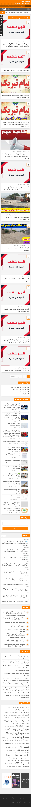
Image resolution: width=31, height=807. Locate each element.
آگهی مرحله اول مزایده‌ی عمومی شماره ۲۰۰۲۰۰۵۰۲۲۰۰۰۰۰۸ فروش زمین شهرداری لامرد (16, 188)
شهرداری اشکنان (22, 726)
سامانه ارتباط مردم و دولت (22, 392)
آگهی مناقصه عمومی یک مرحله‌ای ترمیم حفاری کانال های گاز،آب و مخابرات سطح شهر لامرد (16, 45)
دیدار (26, 718)
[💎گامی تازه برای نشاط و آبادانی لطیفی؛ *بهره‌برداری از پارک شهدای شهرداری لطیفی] (15, 407)
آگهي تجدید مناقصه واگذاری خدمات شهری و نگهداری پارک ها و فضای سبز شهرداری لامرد (16, 341)
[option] (15, 543)
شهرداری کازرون (18, 740)
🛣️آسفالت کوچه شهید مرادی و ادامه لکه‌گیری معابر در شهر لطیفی (15, 558)
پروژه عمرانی (24, 766)
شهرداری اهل (9, 726)
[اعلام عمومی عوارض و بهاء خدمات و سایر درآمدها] (15, 491)
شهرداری (25, 724)
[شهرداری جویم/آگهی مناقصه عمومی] (15, 443)
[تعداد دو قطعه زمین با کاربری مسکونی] (15, 456)
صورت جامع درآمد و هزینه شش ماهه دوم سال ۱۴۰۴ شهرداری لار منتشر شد (15, 590)
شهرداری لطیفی (18, 737)
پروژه (6, 763)
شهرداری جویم (19, 729)
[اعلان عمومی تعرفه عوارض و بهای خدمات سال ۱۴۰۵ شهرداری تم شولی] (15, 504)
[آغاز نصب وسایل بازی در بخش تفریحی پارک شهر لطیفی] (15, 449)
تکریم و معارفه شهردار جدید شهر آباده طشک (15, 622)
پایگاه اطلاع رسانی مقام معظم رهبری (19, 387)
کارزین (17, 766)
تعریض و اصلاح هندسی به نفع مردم (17, 626)
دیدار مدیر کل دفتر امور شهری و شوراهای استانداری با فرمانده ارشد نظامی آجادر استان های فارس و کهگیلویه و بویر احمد (15, 635)
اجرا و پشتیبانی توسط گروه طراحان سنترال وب (20, 802)
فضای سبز (15, 758)
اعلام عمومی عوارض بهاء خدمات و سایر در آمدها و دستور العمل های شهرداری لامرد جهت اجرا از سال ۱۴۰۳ (15, 156)
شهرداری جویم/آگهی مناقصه (21, 670)
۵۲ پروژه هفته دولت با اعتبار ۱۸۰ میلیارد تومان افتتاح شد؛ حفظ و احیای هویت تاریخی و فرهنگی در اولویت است (15, 565)
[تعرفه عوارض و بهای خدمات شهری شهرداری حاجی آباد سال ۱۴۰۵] (15, 510)
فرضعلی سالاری (24, 758)
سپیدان (19, 717)
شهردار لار (22, 720)
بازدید (19, 715)
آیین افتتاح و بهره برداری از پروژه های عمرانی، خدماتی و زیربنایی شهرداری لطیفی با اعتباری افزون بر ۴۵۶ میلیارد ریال (15, 551)
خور (5, 715)
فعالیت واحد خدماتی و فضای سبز (16, 759)
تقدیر (10, 715)
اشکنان (13, 712)
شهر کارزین (13, 747)
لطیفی (22, 763)
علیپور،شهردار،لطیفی (17, 755)
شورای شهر (18, 752)
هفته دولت (12, 763)
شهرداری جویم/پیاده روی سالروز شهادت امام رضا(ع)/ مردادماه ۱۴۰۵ (15, 602)
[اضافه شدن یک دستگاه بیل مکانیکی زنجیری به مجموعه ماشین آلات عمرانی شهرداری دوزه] (15, 484)
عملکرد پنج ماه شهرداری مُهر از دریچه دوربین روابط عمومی (15, 630)
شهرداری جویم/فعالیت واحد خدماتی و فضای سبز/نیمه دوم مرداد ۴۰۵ (15, 573)
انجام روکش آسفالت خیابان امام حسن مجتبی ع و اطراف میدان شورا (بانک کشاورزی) (14, 645)
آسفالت (25, 707)
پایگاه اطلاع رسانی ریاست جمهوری (19, 390)
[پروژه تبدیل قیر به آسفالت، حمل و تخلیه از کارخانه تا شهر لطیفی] (15, 462)
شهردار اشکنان (9, 718)
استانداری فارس (23, 712)
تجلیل (15, 715)
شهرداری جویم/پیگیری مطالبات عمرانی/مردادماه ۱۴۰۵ (15, 584)
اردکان (23, 710)
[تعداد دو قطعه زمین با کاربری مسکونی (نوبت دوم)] (15, 425)
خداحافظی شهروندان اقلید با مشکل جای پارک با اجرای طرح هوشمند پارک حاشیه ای (14, 619)
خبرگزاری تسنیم (24, 394)
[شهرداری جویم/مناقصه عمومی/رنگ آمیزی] (15, 497)
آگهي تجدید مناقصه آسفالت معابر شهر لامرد (17, 370)
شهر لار (12, 743)
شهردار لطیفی (10, 720)
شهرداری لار (15, 733)
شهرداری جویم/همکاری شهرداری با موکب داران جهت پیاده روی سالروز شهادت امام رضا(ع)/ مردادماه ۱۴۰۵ (15, 596)
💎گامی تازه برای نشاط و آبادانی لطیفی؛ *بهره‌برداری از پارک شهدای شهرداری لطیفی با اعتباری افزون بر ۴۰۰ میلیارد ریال (15, 543)
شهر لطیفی (17, 745)
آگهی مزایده (17, 708)
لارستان (11, 760)
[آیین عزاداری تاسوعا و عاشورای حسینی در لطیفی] (15, 468)
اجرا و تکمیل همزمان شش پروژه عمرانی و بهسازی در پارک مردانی (15, 641)
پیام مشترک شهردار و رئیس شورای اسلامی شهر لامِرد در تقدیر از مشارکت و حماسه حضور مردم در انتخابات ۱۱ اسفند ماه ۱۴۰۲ (15, 124)
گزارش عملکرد (10, 766)
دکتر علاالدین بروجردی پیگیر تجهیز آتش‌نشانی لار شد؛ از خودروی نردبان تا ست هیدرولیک (14, 579)
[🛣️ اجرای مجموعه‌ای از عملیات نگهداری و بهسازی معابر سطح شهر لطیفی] (15, 476)
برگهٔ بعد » (13, 376)
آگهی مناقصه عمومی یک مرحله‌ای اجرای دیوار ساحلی (16, 71)
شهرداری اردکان (14, 723)
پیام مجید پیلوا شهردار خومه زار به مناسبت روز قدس (15, 693)
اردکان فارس (13, 710)
